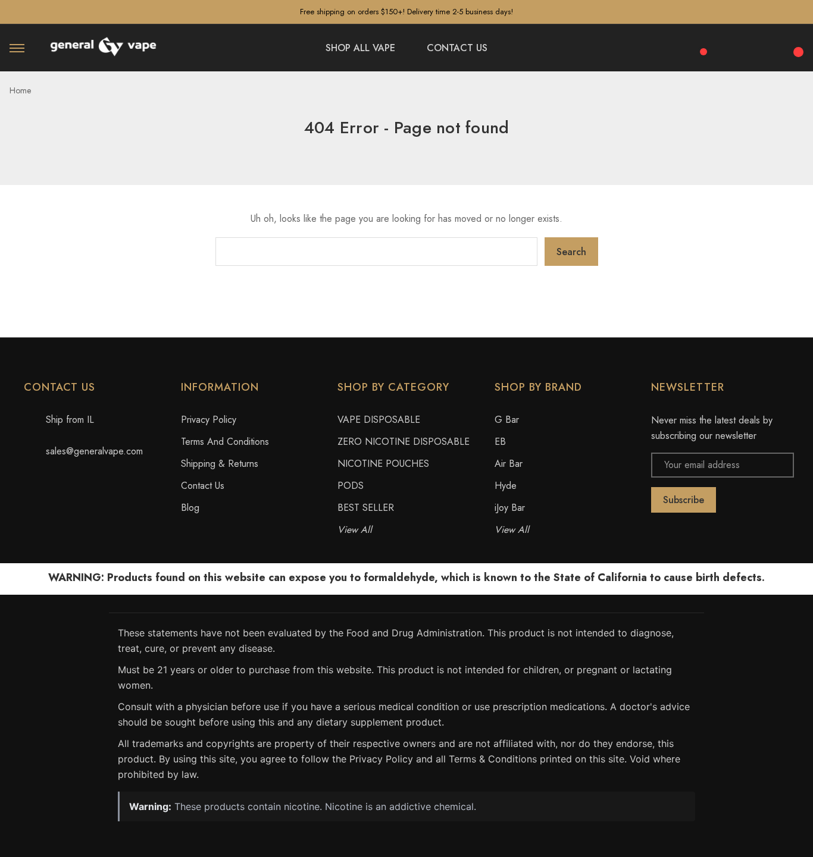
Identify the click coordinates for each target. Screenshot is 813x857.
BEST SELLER (365, 507)
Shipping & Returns (219, 463)
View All (354, 529)
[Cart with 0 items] (796, 45)
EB (500, 441)
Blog (190, 507)
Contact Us (202, 485)
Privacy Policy (208, 419)
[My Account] (764, 48)
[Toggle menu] (17, 48)
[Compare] (699, 45)
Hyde (506, 485)
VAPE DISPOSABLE (378, 419)
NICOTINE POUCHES (383, 463)
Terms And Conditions (225, 441)
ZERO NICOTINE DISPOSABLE (403, 441)
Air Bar (509, 463)
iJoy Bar (510, 507)
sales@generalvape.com (94, 451)
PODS (350, 485)
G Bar (507, 419)
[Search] (732, 46)
